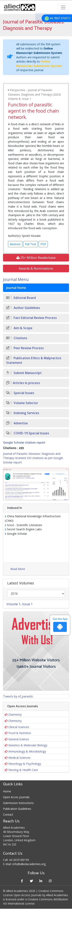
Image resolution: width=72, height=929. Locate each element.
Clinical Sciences (18, 727)
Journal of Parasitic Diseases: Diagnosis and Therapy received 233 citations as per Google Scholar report (33, 458)
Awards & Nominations (36, 268)
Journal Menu (16, 279)
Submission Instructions (18, 803)
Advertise (20, 423)
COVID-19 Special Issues (31, 433)
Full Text (30, 244)
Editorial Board (24, 298)
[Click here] (36, 484)
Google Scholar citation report (24, 442)
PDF (43, 244)
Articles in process (26, 383)
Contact (8, 814)
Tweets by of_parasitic (18, 696)
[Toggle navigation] (63, 7)
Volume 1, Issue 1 (19, 604)
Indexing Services (26, 413)
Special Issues (23, 393)
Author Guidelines (26, 308)
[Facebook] (21, 880)
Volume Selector (25, 403)
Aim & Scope (22, 328)
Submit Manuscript (27, 373)
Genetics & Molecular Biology (27, 745)
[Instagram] (50, 880)
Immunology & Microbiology (27, 751)
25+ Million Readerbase (38, 257)
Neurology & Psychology (24, 764)
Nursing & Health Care (23, 770)
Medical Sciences (19, 758)
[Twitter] (31, 880)
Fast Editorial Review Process (35, 318)
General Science (18, 739)
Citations (20, 338)
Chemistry (15, 714)
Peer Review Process (28, 348)
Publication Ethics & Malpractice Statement (33, 360)
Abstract (15, 244)
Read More (17, 569)
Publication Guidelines (17, 809)
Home (7, 791)
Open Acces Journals (16, 797)
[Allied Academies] (19, 7)
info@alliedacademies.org (29, 864)
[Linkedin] (40, 880)
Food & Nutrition (19, 733)
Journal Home (16, 288)
